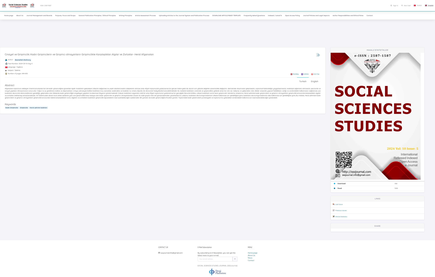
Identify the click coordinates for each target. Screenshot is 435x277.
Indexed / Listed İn (275, 15)
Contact (370, 15)
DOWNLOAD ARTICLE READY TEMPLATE (226, 15)
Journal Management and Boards (39, 15)
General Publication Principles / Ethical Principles (97, 15)
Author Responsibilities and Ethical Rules (348, 15)
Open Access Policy (292, 15)
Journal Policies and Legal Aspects (316, 15)
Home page (8, 15)
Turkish (419, 5)
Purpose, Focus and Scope (65, 15)
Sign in (395, 5)
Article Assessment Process (145, 15)
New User (407, 5)
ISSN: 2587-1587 (45, 5)
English (430, 5)
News (250, 258)
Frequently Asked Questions (254, 15)
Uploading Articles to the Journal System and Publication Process (184, 15)
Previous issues (341, 210)
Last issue (339, 204)
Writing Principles (125, 15)
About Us (19, 15)
